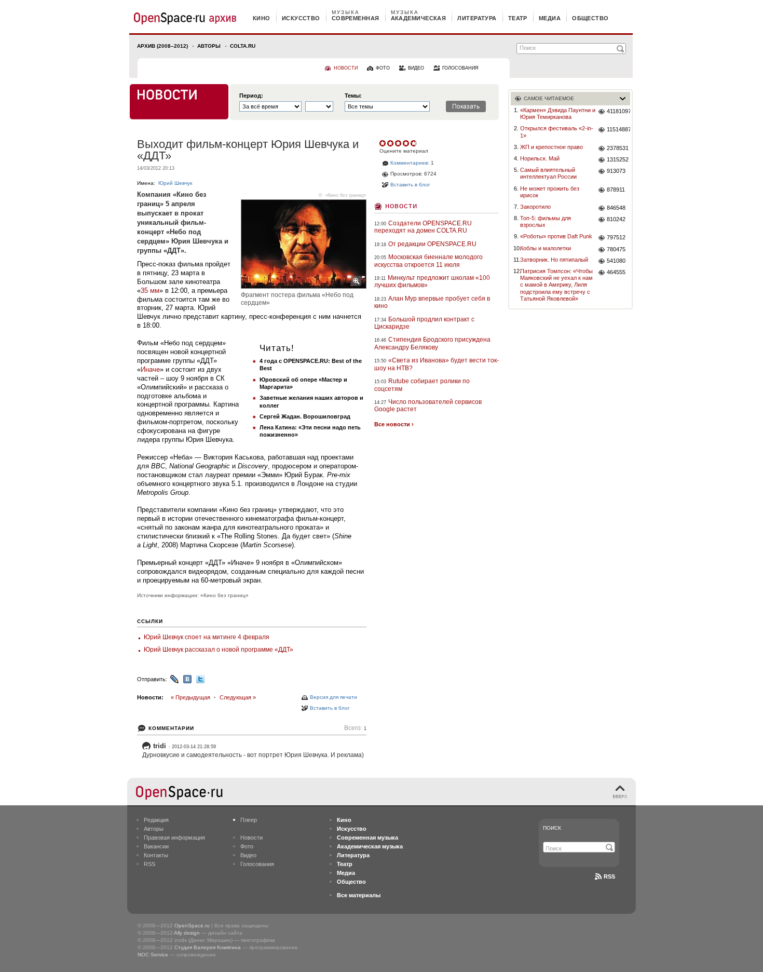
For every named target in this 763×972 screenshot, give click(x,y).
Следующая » (238, 697)
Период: (251, 96)
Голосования (257, 864)
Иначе (150, 369)
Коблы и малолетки (545, 248)
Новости (401, 205)
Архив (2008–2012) (162, 46)
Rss (609, 876)
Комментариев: (409, 163)
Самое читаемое (549, 98)
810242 (616, 219)
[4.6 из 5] (383, 143)
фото (383, 68)
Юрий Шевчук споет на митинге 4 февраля (206, 637)
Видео (248, 855)
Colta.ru (242, 46)
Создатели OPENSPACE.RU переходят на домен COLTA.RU (423, 227)
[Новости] (179, 101)
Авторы (209, 46)
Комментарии (171, 728)
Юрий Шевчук (175, 183)
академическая (418, 18)
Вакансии (156, 846)
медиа (550, 18)
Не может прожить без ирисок (549, 191)
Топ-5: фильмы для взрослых (545, 221)
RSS (149, 864)
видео (416, 68)
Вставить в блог (330, 708)
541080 (616, 261)
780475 (616, 249)
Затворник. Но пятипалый (554, 259)
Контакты (156, 855)
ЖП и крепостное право (551, 147)
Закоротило (535, 207)
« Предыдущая (190, 697)
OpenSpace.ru (192, 925)
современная (355, 18)
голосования (460, 68)
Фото (246, 846)
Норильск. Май (540, 158)
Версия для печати (333, 697)
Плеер (248, 820)
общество (590, 18)
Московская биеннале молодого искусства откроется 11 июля (428, 260)
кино (261, 18)
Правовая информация (174, 837)
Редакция (156, 820)
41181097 (618, 111)
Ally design (187, 933)
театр (517, 18)
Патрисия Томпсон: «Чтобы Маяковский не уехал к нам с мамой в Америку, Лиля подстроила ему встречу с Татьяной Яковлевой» (556, 285)
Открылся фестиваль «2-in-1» (556, 131)
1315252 (618, 159)
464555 (616, 272)
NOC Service (153, 954)
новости (346, 68)
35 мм (150, 290)
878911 (616, 189)
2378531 (618, 148)
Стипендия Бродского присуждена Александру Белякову (432, 343)
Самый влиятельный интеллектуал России (548, 173)
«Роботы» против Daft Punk (556, 236)
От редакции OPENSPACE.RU (432, 244)
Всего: (355, 728)
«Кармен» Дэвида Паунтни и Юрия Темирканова (557, 113)
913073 (616, 171)
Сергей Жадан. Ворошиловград (305, 416)
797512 (616, 237)
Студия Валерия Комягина (207, 947)
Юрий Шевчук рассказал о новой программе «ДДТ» (218, 649)
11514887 (618, 129)
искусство (301, 18)
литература (476, 18)
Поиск (552, 828)
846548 (616, 208)
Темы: (353, 96)
